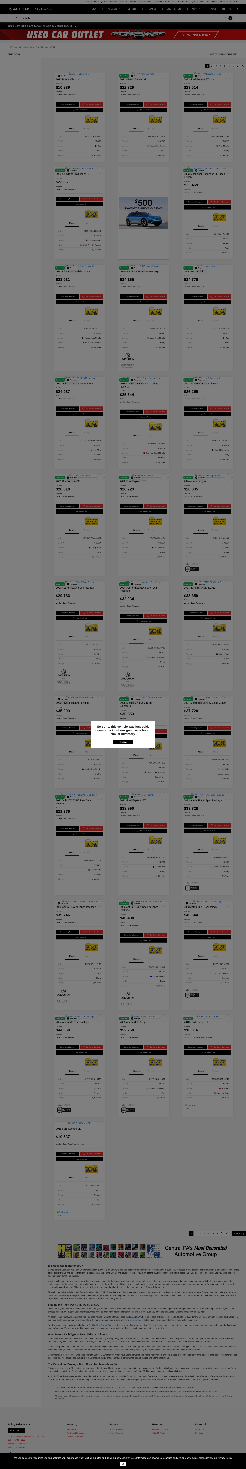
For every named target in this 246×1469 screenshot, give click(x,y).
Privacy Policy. (225, 1458)
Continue (123, 742)
